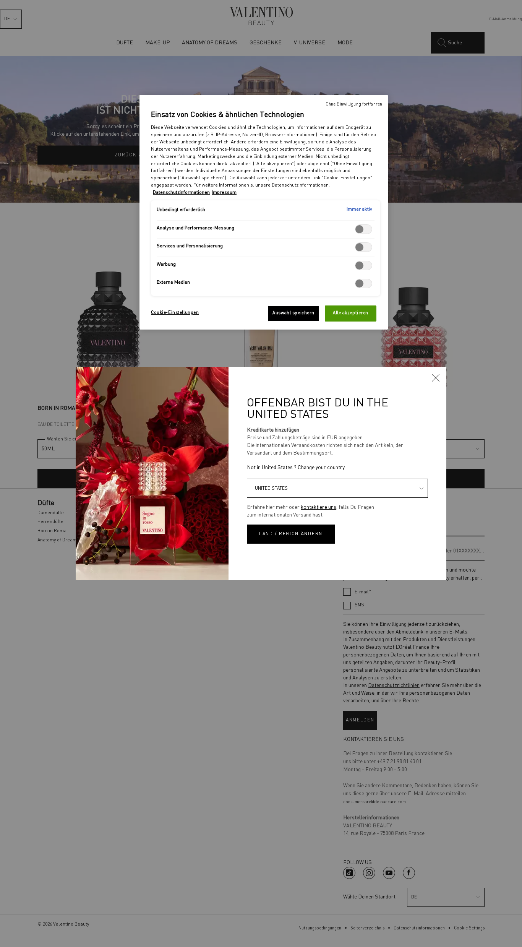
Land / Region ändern (291, 534)
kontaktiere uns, (319, 507)
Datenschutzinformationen (181, 192)
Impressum (224, 192)
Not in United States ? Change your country (296, 467)
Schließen (435, 378)
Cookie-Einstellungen (175, 312)
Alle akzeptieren (350, 313)
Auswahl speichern (293, 313)
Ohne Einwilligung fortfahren (354, 104)
